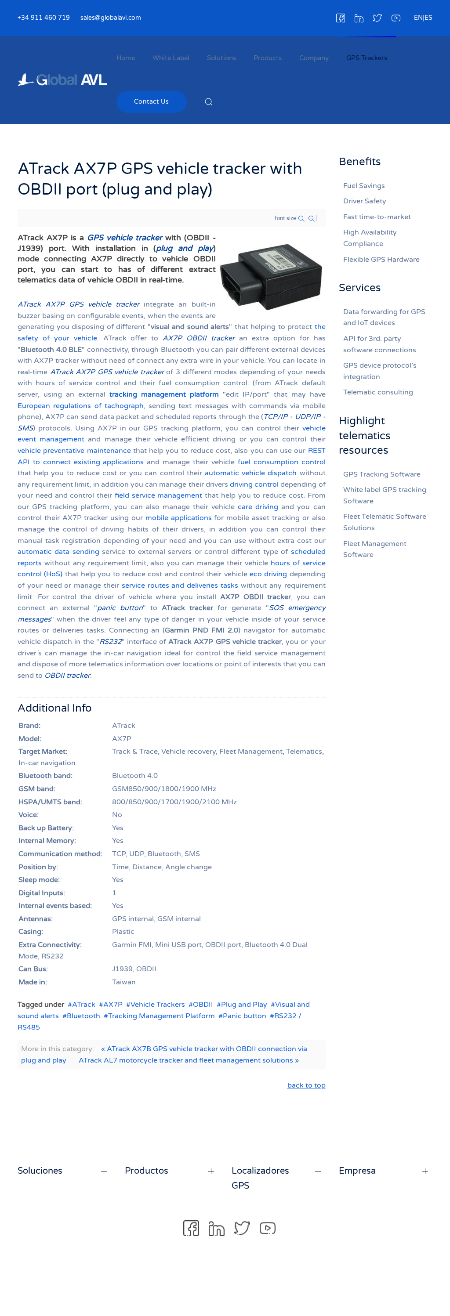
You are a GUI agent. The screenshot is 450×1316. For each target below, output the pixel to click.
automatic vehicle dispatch (251, 473)
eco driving (268, 574)
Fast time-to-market (377, 217)
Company (314, 58)
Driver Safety (364, 201)
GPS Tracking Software (382, 474)
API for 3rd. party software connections (379, 344)
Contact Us (151, 101)
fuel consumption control (282, 462)
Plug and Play (244, 1004)
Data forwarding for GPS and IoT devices (384, 317)
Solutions (221, 58)
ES (428, 18)
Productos (146, 1171)
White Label (170, 58)
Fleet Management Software (374, 549)
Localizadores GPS (260, 1178)
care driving (258, 507)
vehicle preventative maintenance (74, 450)
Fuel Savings (364, 185)
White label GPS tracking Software (384, 495)
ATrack (83, 1004)
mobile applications (178, 517)
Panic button (244, 1016)
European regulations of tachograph (81, 405)
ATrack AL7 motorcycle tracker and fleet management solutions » (189, 1060)
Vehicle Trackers (158, 1004)
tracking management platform (164, 394)
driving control (254, 484)
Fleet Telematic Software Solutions (384, 522)
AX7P (113, 1004)
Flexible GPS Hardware (381, 259)
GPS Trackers (366, 58)
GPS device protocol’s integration (380, 371)
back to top (306, 1085)
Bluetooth (83, 1016)
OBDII (203, 1004)
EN (418, 18)
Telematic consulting (378, 392)
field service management (159, 495)
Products (268, 58)
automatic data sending (58, 551)
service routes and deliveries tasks (180, 585)
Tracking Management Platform (161, 1016)
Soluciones (40, 1171)
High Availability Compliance (370, 238)
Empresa (357, 1171)
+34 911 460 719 (44, 18)
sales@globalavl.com (110, 18)
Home (125, 58)
